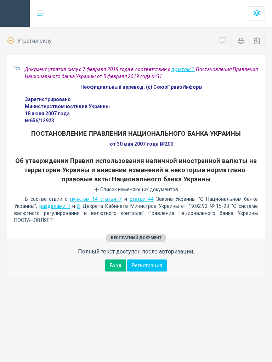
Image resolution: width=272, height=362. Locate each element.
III (78, 206)
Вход (115, 265)
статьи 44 (142, 199)
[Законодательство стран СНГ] (15, 13)
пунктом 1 (182, 69)
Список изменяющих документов (138, 189)
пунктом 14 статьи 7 (96, 199)
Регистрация (147, 265)
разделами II (54, 206)
